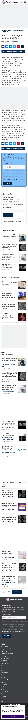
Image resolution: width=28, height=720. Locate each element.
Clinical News (6, 30)
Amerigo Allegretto (8, 379)
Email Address (7, 163)
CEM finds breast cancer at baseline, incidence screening (7, 492)
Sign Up (7, 183)
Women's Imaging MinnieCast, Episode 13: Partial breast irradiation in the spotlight (9, 505)
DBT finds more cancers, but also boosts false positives (9, 306)
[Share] (6, 46)
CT (2, 281)
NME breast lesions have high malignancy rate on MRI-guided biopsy (8, 266)
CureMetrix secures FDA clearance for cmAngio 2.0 (8, 235)
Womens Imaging (18, 30)
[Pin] (18, 46)
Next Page (17, 592)
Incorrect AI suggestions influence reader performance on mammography (9, 517)
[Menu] (25, 2)
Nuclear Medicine (6, 313)
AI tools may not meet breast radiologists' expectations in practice (8, 256)
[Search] (21, 2)
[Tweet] (14, 46)
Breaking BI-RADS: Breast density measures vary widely (8, 295)
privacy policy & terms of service (11, 179)
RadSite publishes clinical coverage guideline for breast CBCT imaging (7, 448)
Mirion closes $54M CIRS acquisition (9, 284)
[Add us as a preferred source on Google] (22, 46)
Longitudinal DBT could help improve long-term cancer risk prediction (9, 246)
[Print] (2, 46)
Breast (5, 32)
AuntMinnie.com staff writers (9, 41)
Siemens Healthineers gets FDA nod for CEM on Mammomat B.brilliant (8, 578)
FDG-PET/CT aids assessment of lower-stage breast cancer (8, 317)
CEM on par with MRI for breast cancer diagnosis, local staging (9, 566)
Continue (8, 215)
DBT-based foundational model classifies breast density (7, 435)
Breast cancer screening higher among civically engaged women (6, 553)
